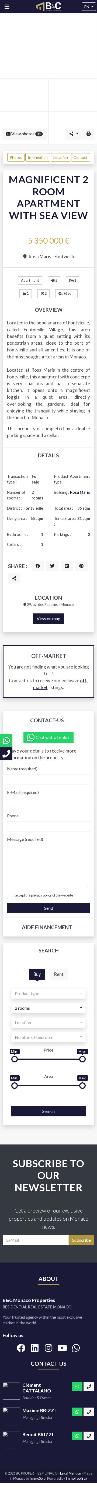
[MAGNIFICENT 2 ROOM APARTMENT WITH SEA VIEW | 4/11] (24, 128)
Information (38, 157)
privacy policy (41, 895)
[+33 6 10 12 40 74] (89, 1386)
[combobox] (48, 993)
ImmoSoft (37, 1478)
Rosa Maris (80, 492)
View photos (26, 133)
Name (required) (22, 768)
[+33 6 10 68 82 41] (89, 1412)
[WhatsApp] (77, 1386)
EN (86, 6)
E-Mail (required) (23, 792)
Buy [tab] (37, 974)
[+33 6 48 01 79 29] (6, 753)
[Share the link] (14, 578)
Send (48, 908)
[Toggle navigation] (7, 6)
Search (48, 1111)
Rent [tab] (59, 974)
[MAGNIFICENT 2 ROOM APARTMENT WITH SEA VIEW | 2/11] (24, 95)
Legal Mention (71, 1473)
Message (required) (25, 839)
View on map (48, 618)
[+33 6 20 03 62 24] (89, 1436)
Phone (13, 815)
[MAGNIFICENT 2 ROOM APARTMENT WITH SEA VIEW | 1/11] (48, 46)
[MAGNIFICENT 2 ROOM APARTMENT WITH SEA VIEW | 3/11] (72, 95)
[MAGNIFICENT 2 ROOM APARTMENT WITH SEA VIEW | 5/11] (72, 128)
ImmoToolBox (76, 1478)
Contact (81, 157)
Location (60, 157)
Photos (16, 157)
